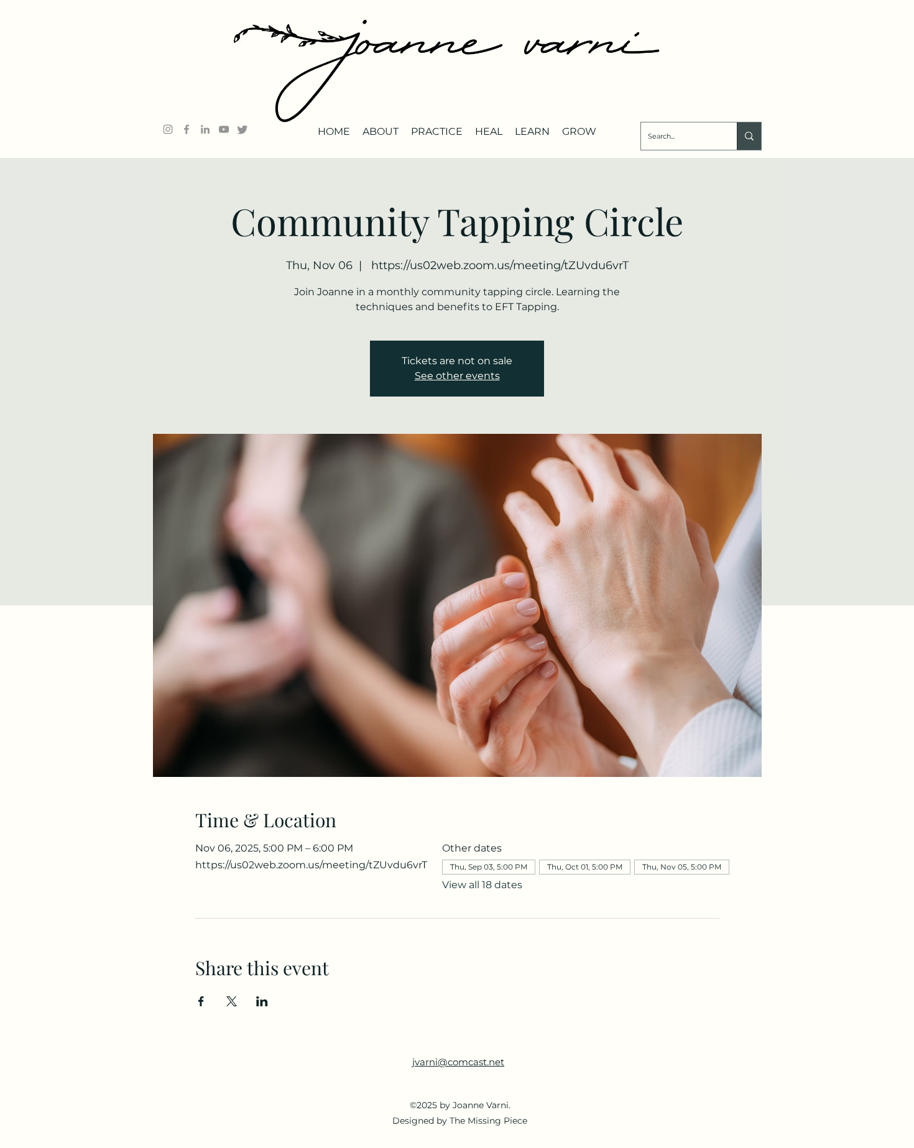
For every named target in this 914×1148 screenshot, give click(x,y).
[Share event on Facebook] (201, 1001)
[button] (380, 127)
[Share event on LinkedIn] (262, 1001)
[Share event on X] (232, 1001)
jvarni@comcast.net (458, 1062)
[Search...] (749, 136)
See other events (457, 376)
